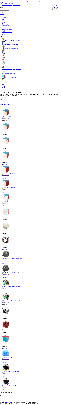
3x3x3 (3, 18)
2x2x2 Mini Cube (5, 17)
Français (57, 8)
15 (9, 104)
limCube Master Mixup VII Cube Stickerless (9, 116)
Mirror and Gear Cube (5, 25)
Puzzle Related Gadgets (5, 34)
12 (6, 104)
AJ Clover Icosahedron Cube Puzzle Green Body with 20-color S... (12, 300)
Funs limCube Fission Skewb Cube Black (8, 244)
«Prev (2, 104)
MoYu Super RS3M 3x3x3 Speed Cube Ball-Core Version (11, 40)
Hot (7, 97)
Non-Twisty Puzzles (5, 31)
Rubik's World (18, 5)
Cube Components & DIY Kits (7, 32)
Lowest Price (13, 97)
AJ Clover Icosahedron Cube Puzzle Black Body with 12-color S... (12, 371)
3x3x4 (3, 19)
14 (8, 104)
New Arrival (5, 97)
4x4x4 (3, 21)
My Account (11, 3)
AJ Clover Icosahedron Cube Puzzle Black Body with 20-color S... (12, 385)
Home (3, 5)
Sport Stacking (4, 33)
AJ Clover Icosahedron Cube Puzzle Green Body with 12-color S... (12, 286)
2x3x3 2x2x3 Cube (5, 24)
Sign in (1, 3)
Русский (57, 6)
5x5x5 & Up (4, 22)
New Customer (6, 3)
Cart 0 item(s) (2, 14)
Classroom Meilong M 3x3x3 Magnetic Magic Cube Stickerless (11, 69)
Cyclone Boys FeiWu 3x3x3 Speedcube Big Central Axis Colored (12, 52)
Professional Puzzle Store (8, 402)
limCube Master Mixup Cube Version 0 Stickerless (10, 343)
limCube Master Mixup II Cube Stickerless (8, 187)
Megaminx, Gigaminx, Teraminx (7, 29)
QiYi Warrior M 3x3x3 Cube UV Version (8, 73)
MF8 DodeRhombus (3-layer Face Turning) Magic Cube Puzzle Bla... (12, 258)
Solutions (14, 5)
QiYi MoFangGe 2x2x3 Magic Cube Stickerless (9, 56)
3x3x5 (3, 20)
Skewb (3, 27)
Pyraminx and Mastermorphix (6, 26)
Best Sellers (10, 5)
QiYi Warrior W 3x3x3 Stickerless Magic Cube (9, 77)
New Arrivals (6, 5)
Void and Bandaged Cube (6, 28)
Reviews (10, 97)
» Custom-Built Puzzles (5, 118)
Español (57, 7)
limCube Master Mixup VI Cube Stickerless (8, 130)
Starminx (3, 30)
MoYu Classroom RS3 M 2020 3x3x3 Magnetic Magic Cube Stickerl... (13, 44)
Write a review (4, 150)
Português (57, 5)
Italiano (59, 9)
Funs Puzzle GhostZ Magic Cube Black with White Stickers (11, 314)
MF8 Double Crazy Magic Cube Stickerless (8, 215)
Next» (12, 104)
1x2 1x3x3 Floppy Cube (6, 23)
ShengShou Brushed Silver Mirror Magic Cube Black (10, 48)
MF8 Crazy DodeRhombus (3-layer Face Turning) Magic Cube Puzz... (13, 272)
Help (15, 3)
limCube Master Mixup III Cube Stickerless (8, 173)
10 (4, 104)
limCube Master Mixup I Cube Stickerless (8, 201)
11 (5, 104)
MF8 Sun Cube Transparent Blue (7, 357)
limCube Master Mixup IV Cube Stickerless (8, 159)
